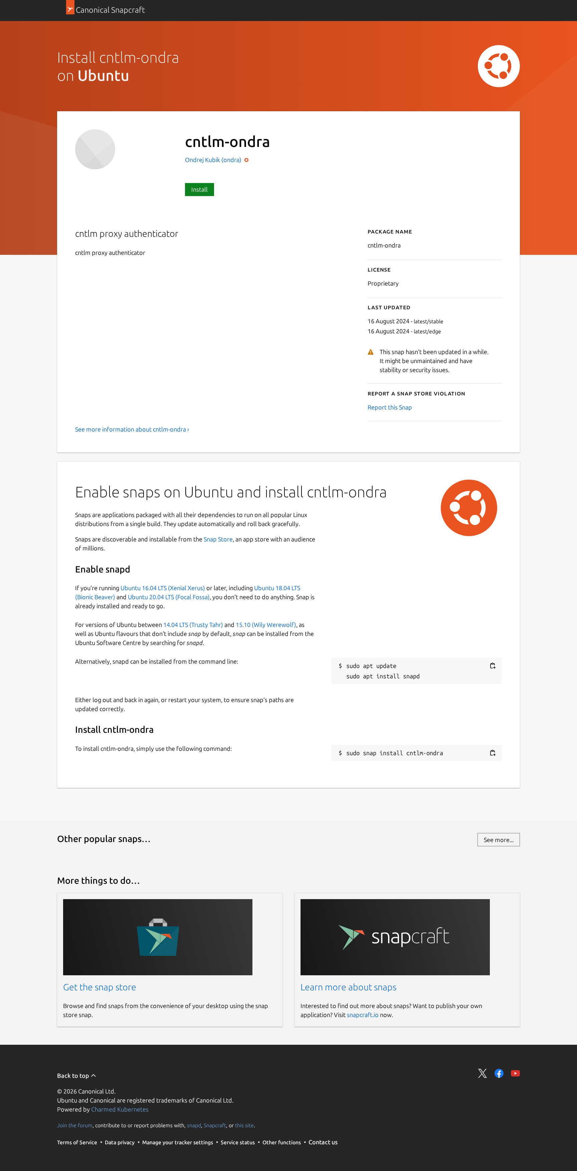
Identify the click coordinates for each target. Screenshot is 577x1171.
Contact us (323, 1142)
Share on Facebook (499, 1073)
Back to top (73, 1075)
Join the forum (74, 1125)
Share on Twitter (482, 1073)
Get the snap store (99, 987)
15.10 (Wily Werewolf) (266, 624)
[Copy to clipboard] (492, 666)
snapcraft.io (363, 1014)
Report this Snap (390, 407)
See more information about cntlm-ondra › (132, 429)
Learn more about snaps (348, 987)
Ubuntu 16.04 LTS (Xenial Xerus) (163, 587)
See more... (499, 839)
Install (199, 189)
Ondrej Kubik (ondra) (214, 159)
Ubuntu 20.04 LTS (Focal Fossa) (169, 597)
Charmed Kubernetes (120, 1109)
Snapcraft (215, 1125)
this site (244, 1125)
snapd (194, 1125)
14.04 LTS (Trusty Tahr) (193, 624)
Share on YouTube (515, 1073)
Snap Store (218, 539)
